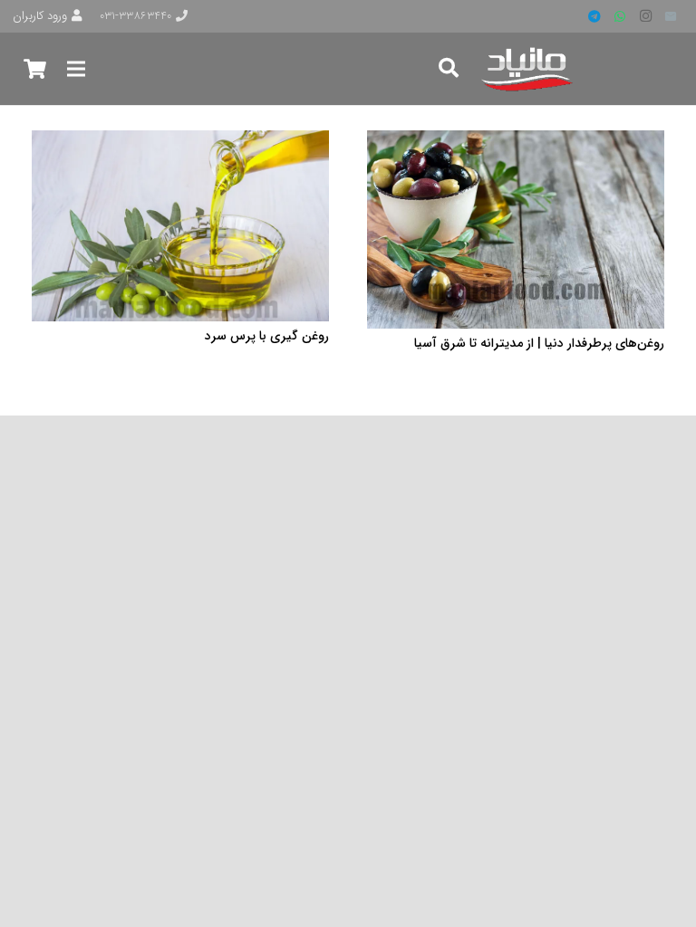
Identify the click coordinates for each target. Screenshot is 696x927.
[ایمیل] (670, 16)
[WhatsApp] (620, 16)
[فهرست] (75, 68)
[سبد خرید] (34, 69)
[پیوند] (528, 68)
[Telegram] (594, 16)
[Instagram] (645, 16)
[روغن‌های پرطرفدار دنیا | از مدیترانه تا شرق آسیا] (515, 141)
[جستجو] (448, 68)
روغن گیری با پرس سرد (267, 336)
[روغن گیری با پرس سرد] (180, 141)
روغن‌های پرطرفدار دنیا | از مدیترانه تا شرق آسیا (539, 343)
